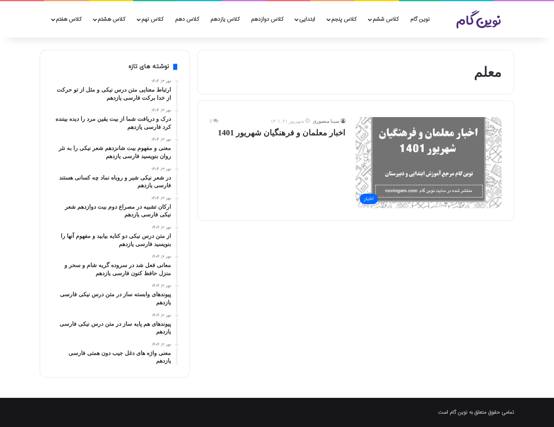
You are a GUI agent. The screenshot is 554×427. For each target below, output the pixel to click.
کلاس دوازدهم (267, 19)
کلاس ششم (386, 19)
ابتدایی (307, 19)
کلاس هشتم (111, 19)
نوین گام (420, 19)
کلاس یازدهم (225, 19)
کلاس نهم (152, 19)
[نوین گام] (479, 19)
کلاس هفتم (69, 19)
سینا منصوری (326, 121)
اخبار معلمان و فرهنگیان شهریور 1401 (282, 132)
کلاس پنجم (343, 19)
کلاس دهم (187, 19)
